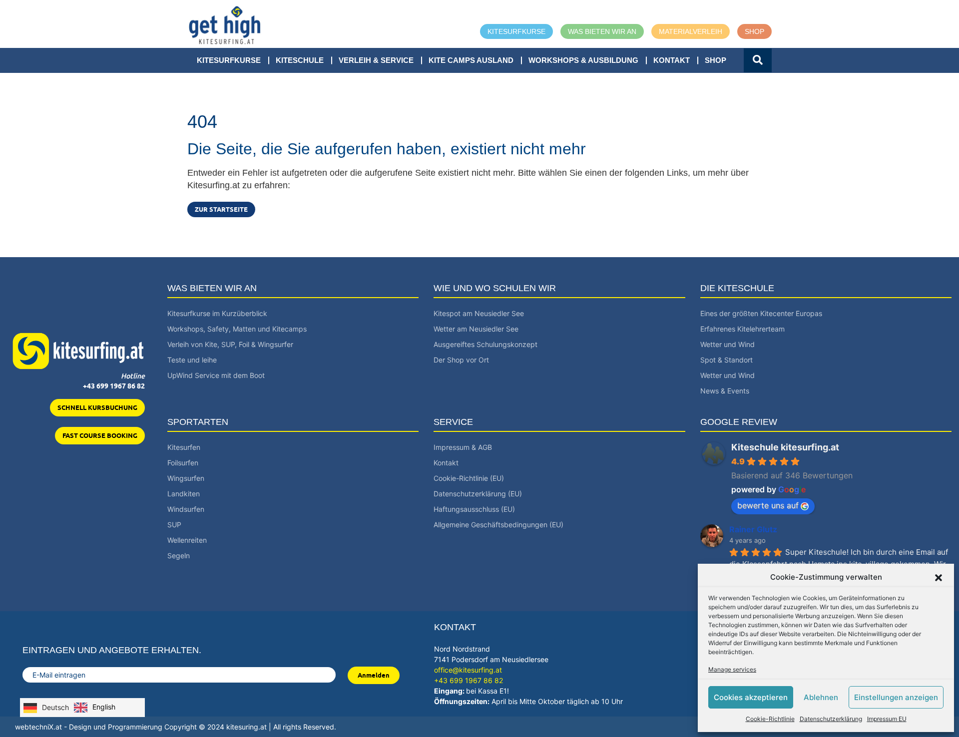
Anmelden (374, 675)
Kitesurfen (183, 447)
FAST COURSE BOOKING (99, 435)
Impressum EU (887, 719)
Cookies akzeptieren (751, 697)
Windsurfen (185, 509)
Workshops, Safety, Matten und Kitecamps (237, 329)
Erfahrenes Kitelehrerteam (742, 329)
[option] (94, 708)
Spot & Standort (726, 360)
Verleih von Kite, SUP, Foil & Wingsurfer (230, 344)
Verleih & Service (376, 60)
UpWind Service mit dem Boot (216, 375)
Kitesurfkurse (516, 31)
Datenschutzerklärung (831, 719)
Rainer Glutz (753, 529)
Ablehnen (821, 697)
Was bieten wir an (602, 31)
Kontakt (671, 60)
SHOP (715, 60)
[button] (939, 577)
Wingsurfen (185, 478)
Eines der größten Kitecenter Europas (761, 313)
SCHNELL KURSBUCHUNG (97, 407)
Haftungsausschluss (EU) (474, 509)
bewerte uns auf (768, 505)
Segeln (178, 555)
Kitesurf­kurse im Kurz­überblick (217, 313)
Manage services (732, 669)
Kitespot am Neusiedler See (479, 313)
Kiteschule (300, 60)
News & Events (724, 390)
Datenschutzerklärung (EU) (478, 493)
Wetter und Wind (727, 344)
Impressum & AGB (463, 447)
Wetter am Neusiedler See (476, 329)
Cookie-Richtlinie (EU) (469, 478)
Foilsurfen (182, 462)
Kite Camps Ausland (471, 60)
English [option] (103, 707)
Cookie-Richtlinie (770, 719)
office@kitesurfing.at (468, 670)
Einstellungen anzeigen (896, 697)
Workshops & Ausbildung (583, 60)
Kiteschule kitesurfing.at (785, 447)
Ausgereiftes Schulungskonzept (485, 344)
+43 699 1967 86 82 (114, 386)
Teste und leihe (192, 360)
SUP (174, 524)
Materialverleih (690, 31)
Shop (754, 31)
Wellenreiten (187, 540)
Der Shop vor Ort (461, 360)
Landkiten (183, 493)
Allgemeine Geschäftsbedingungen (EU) (498, 524)
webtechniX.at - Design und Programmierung (88, 727)
